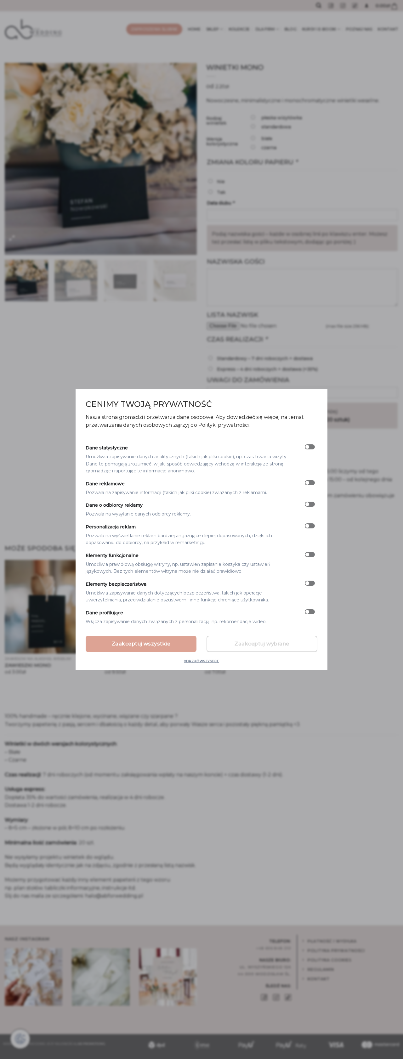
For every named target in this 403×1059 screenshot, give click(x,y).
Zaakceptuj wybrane (262, 644)
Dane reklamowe (105, 484)
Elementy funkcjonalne (112, 555)
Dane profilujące (104, 613)
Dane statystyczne (107, 448)
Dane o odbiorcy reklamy (114, 505)
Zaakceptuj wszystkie (141, 644)
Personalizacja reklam (111, 527)
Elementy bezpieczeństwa (116, 584)
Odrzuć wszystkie (201, 661)
